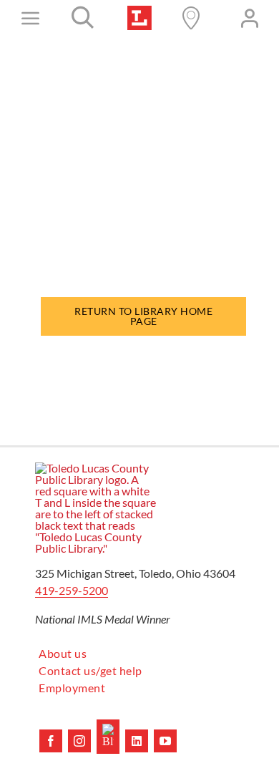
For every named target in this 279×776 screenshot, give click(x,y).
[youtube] (165, 740)
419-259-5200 (71, 590)
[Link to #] (83, 17)
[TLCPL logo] (139, 11)
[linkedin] (136, 740)
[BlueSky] (108, 736)
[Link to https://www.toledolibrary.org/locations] (191, 17)
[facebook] (50, 740)
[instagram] (79, 740)
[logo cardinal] (96, 468)
